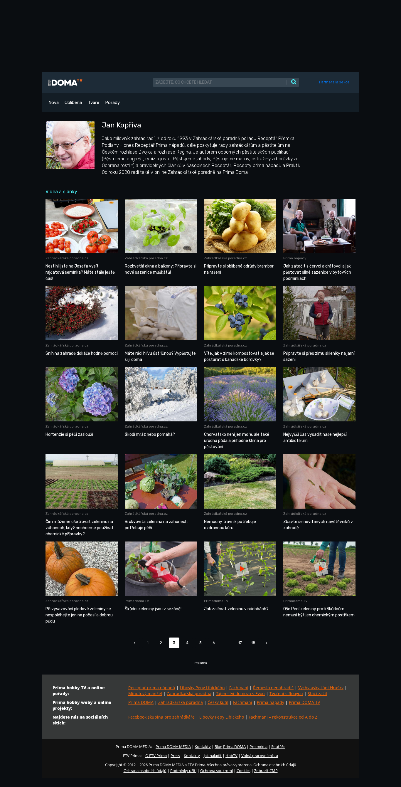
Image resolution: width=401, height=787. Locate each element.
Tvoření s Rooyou (286, 693)
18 (253, 642)
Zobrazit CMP (266, 770)
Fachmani (238, 687)
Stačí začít (317, 693)
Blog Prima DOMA (230, 746)
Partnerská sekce (334, 82)
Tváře (93, 102)
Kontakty (203, 746)
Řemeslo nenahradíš (273, 687)
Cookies (243, 770)
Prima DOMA (141, 702)
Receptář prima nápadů (151, 687)
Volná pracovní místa (259, 755)
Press (175, 755)
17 (240, 642)
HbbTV (231, 755)
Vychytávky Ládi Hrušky (320, 687)
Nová (53, 102)
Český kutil (218, 702)
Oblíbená (73, 102)
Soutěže (278, 746)
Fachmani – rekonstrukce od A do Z (283, 717)
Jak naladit (213, 755)
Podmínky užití (183, 770)
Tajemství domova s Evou (240, 693)
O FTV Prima (156, 755)
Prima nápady (270, 702)
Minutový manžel (145, 693)
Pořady (112, 102)
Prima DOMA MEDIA (173, 746)
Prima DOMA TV (304, 702)
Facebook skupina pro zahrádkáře (161, 717)
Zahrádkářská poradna (189, 693)
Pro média (258, 746)
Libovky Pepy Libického (202, 687)
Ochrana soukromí (216, 770)
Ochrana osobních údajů (145, 770)
